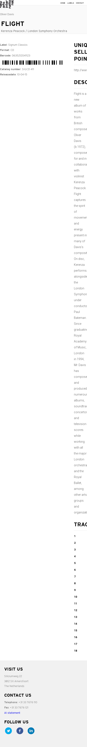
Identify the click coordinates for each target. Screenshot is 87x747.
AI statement (12, 712)
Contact (80, 3)
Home (62, 3)
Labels (70, 3)
